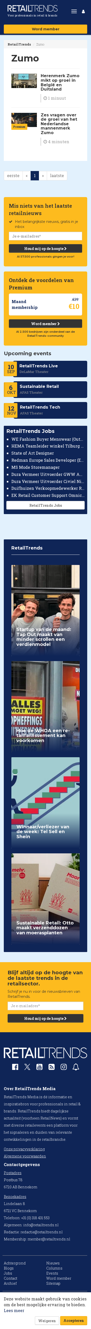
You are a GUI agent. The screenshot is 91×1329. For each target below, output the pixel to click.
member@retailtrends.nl (49, 1239)
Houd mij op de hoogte (44, 248)
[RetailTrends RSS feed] (51, 1068)
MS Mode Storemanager (35, 467)
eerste (13, 175)
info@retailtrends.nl (41, 1224)
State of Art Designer (32, 453)
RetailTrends (19, 44)
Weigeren (47, 1320)
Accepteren (73, 1320)
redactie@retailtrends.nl (41, 1232)
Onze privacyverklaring (24, 1149)
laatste (57, 175)
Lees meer (14, 1310)
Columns (54, 1268)
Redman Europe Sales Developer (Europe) (48, 460)
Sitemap (53, 1283)
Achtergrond (15, 1263)
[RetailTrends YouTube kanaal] (39, 1068)
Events (52, 1273)
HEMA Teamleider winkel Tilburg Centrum (48, 446)
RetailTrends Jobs (45, 505)
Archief (10, 1283)
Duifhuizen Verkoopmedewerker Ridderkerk (48, 488)
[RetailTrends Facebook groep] (15, 1068)
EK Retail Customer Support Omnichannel (48, 495)
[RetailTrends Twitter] (27, 1068)
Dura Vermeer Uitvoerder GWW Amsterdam (48, 474)
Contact (10, 1278)
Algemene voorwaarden (25, 1156)
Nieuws (53, 1263)
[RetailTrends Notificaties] (75, 1068)
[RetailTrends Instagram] (63, 1068)
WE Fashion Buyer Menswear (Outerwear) (48, 439)
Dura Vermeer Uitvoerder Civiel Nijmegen (48, 481)
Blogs (9, 1268)
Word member (45, 29)
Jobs (8, 1273)
